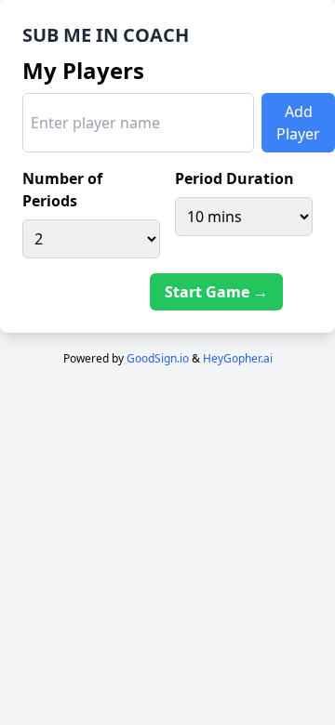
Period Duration (234, 178)
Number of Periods (62, 189)
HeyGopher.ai (238, 358)
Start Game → (216, 292)
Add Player (298, 122)
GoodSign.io (158, 358)
